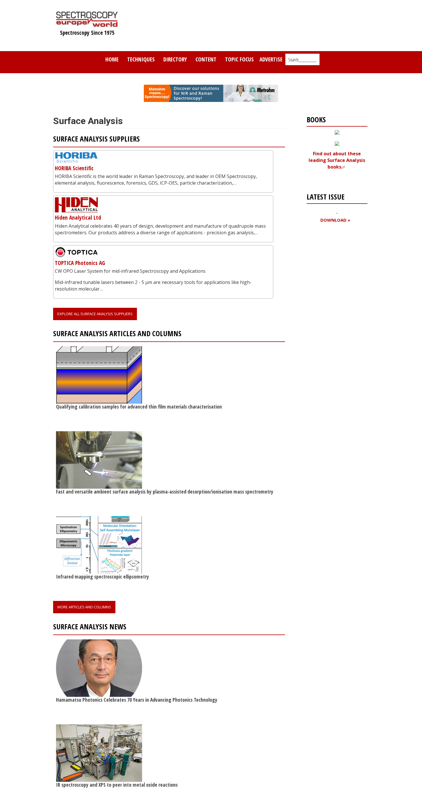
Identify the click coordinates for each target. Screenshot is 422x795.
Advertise (271, 59)
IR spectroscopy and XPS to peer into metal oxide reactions (117, 784)
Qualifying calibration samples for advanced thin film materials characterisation (139, 406)
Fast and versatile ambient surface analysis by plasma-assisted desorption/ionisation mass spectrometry (164, 491)
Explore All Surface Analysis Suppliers (95, 313)
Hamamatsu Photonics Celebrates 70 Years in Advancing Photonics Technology (136, 699)
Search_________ (302, 60)
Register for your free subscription (334, 253)
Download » (335, 220)
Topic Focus (239, 59)
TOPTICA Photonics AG (80, 263)
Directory (175, 59)
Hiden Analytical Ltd (78, 217)
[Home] (87, 24)
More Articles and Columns (84, 607)
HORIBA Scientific (74, 168)
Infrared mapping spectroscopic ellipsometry (102, 576)
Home (112, 59)
